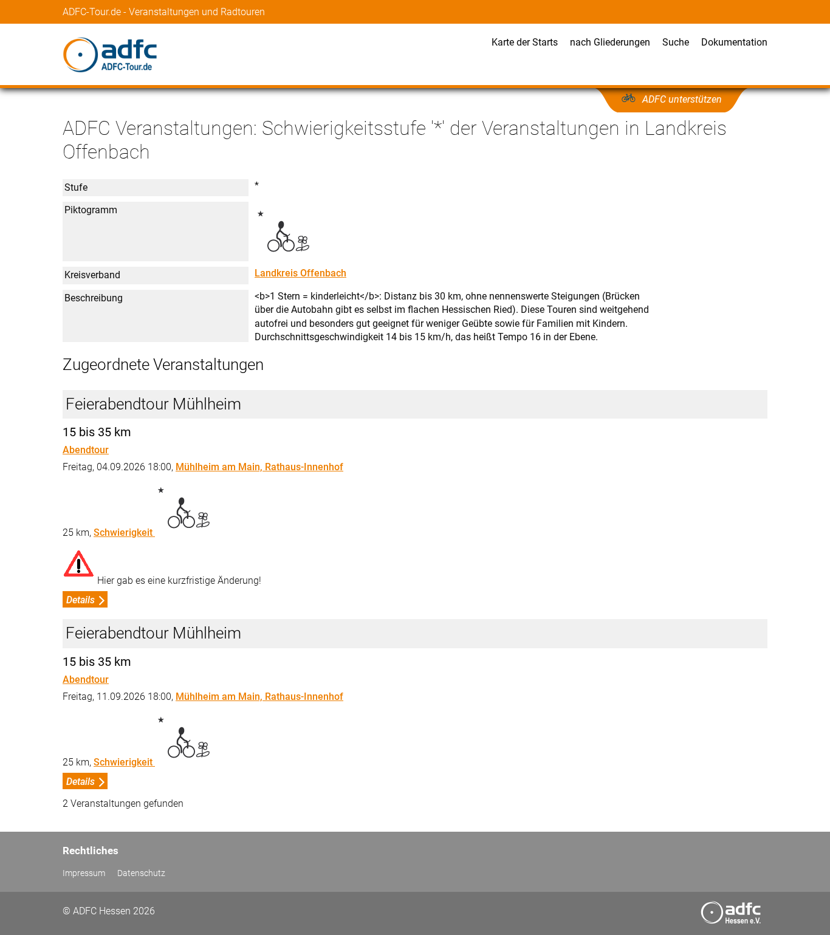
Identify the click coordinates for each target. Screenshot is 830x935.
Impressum (84, 873)
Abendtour (86, 450)
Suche (675, 42)
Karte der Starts (525, 42)
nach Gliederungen (610, 42)
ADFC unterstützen (682, 99)
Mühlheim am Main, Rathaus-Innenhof (259, 467)
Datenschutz (141, 873)
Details (80, 600)
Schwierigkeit (124, 532)
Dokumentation (734, 42)
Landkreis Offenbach (300, 273)
